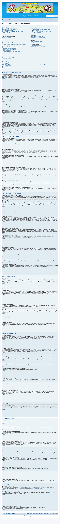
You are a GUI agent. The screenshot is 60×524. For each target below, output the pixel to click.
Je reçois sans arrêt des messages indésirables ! (38, 37)
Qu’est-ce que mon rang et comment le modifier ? (9, 43)
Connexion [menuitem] (56, 19)
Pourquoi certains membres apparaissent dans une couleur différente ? (41, 31)
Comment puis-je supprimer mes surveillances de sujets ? (39, 54)
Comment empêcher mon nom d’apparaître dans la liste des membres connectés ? (14, 38)
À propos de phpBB (34, 488)
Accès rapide (5, 19)
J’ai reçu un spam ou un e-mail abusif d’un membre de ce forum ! (40, 38)
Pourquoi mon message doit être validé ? (8, 57)
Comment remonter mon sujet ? (6, 58)
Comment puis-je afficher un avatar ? (7, 42)
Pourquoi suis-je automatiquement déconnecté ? (9, 33)
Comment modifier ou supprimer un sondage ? (8, 52)
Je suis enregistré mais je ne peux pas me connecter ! (10, 29)
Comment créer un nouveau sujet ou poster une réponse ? (10, 47)
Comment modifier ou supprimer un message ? (9, 48)
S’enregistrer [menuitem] (51, 19)
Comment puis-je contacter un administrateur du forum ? (39, 64)
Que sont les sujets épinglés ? (6, 67)
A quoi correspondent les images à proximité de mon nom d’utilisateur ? (12, 41)
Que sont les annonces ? (5, 66)
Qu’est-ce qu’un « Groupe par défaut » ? (36, 32)
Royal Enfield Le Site (6, 513)
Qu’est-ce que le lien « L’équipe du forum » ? (37, 33)
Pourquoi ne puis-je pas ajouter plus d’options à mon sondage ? (11, 51)
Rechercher (55, 16)
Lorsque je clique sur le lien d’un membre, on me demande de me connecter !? (14, 44)
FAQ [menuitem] (9, 19)
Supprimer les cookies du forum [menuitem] (43, 513)
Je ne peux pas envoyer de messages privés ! (37, 36)
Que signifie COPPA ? (5, 27)
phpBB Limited (27, 487)
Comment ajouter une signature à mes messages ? (9, 49)
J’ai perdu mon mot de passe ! (6, 32)
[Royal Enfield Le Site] (30, 13)
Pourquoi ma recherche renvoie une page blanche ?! (38, 47)
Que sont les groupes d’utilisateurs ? (36, 28)
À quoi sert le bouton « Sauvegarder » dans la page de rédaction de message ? (13, 56)
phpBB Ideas (50, 492)
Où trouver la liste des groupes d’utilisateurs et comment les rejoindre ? (41, 29)
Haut (4, 78)
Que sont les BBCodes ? (5, 61)
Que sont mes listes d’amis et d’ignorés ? (36, 41)
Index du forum (12, 513)
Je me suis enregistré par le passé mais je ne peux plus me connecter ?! (12, 31)
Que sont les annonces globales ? (7, 65)
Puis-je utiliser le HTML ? (5, 62)
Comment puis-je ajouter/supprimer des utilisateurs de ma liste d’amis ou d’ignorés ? (42, 42)
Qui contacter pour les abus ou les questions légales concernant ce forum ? (41, 63)
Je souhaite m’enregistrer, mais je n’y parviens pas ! (9, 28)
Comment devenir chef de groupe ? (36, 30)
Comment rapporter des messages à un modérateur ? (10, 55)
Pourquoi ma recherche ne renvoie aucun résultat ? (38, 46)
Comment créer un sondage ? (6, 50)
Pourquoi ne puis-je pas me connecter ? (8, 30)
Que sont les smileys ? (5, 63)
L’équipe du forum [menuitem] (35, 513)
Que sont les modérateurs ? (34, 27)
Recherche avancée (57, 16)
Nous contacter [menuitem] (29, 513)
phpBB (27, 515)
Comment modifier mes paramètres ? (7, 37)
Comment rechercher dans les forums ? (36, 45)
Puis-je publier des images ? (6, 64)
